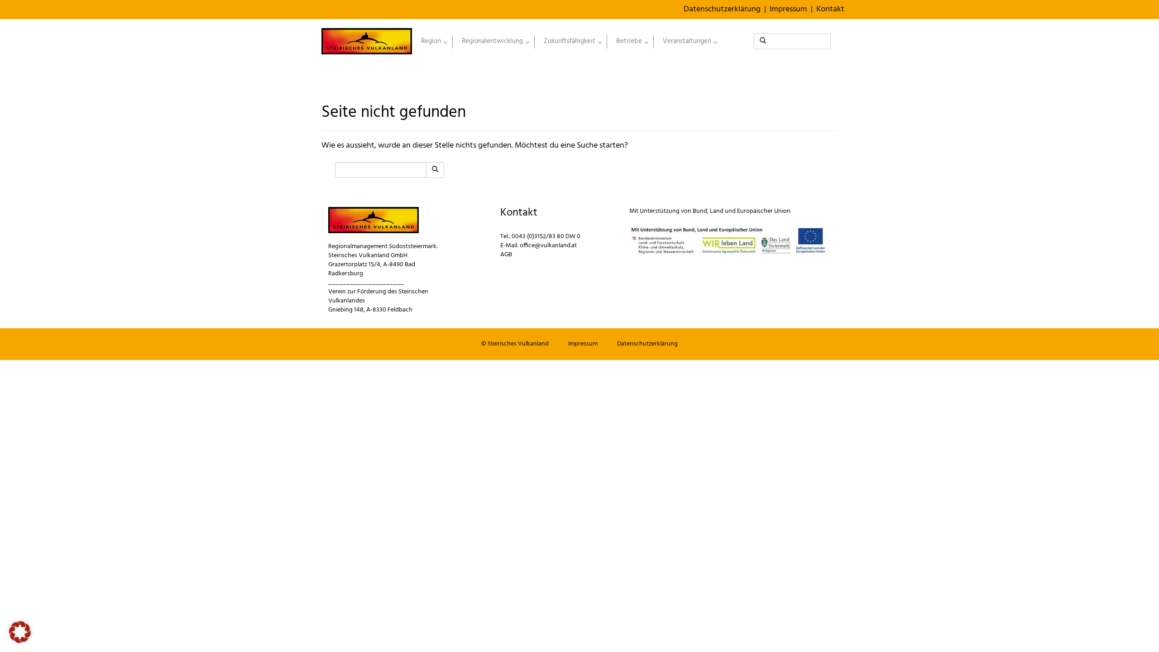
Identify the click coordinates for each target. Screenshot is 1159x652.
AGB (506, 254)
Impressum (788, 9)
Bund (700, 211)
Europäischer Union (763, 211)
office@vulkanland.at (548, 245)
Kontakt (830, 9)
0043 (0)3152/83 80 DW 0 (546, 236)
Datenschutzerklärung (722, 9)
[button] (20, 632)
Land (716, 211)
